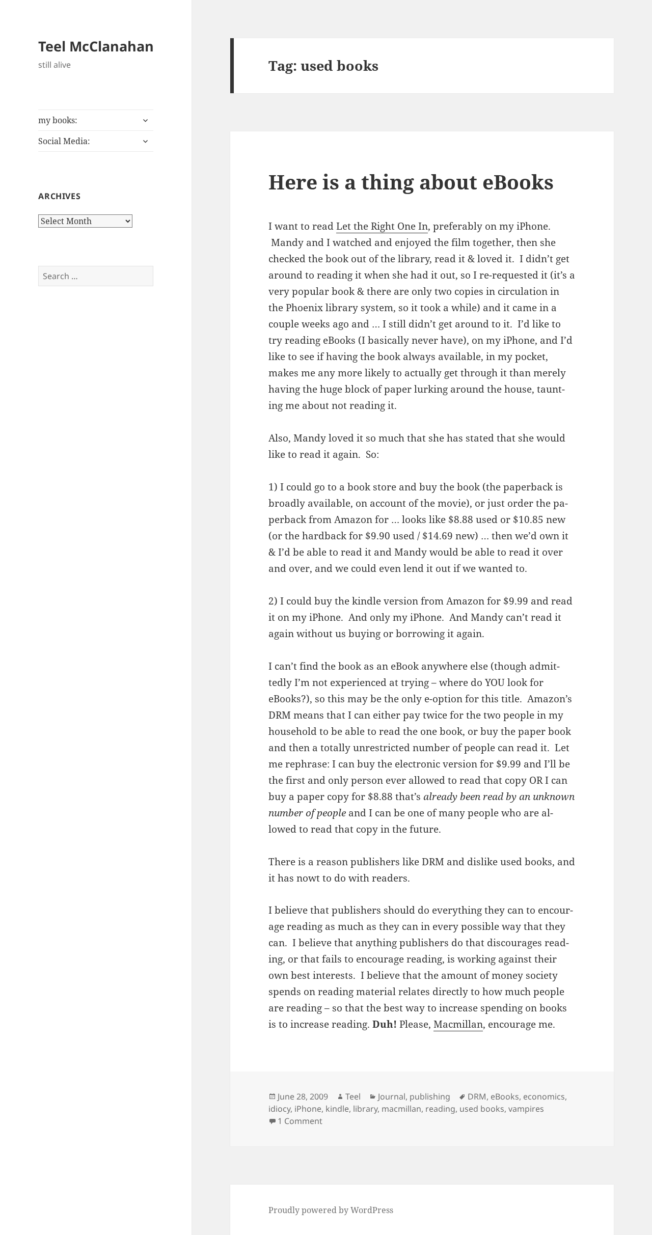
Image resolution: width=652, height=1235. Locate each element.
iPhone (307, 1108)
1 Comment (300, 1121)
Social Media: (64, 141)
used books (481, 1108)
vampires (526, 1108)
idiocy (279, 1108)
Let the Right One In (382, 226)
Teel (353, 1096)
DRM (477, 1096)
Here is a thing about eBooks (411, 181)
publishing (430, 1096)
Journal (391, 1096)
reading (440, 1108)
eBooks (505, 1096)
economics (544, 1096)
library (365, 1108)
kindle (337, 1108)
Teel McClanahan (96, 46)
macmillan (401, 1108)
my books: (57, 120)
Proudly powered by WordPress (330, 1210)
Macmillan (458, 1024)
